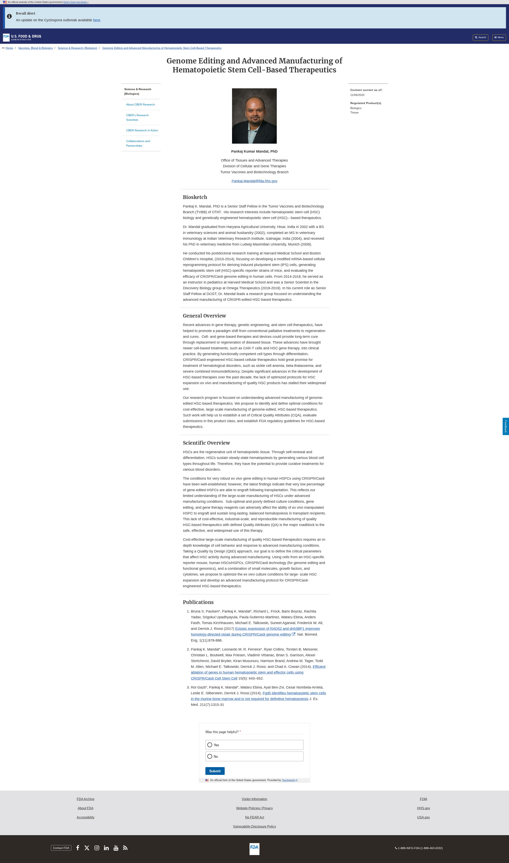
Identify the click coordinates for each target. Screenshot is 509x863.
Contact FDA (61, 847)
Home (9, 48)
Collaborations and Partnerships (138, 143)
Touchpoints (288, 780)
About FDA (85, 808)
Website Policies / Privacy (254, 808)
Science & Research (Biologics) (77, 48)
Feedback (505, 426)
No (216, 756)
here (96, 20)
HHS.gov (423, 808)
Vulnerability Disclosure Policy (254, 826)
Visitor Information (254, 799)
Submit (215, 771)
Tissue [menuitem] (354, 112)
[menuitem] (368, 93)
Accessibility (85, 817)
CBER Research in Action (142, 130)
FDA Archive (85, 799)
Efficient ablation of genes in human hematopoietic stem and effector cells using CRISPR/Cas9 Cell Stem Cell (258, 672)
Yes (216, 744)
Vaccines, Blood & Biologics (35, 48)
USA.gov (423, 817)
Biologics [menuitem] (355, 108)
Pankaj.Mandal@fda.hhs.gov (254, 181)
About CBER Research (140, 104)
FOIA (423, 799)
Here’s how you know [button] (75, 2)
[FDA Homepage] (22, 37)
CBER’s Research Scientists (137, 117)
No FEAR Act (254, 817)
